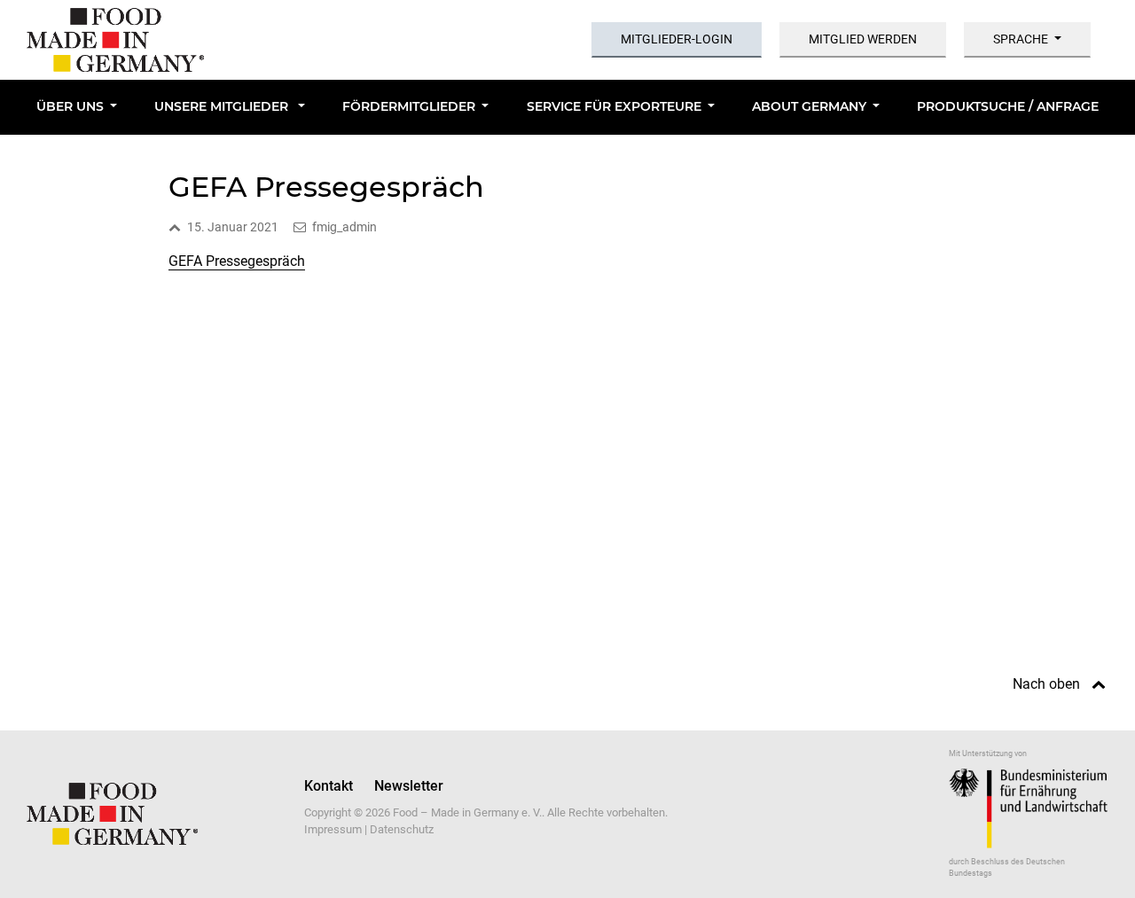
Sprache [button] (1020, 39)
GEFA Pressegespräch (236, 261)
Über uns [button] (70, 106)
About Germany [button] (809, 106)
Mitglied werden (863, 39)
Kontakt (328, 785)
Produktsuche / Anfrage (1008, 106)
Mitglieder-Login (676, 39)
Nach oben (1046, 683)
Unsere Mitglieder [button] (223, 106)
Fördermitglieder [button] (408, 106)
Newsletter (408, 785)
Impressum (333, 829)
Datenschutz (402, 829)
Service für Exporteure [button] (614, 106)
